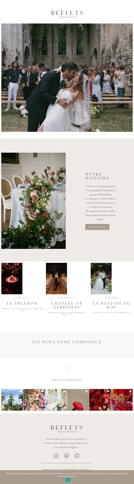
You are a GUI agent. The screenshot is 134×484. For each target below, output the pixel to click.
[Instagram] (66, 455)
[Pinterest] (76, 455)
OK (67, 480)
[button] (4, 77)
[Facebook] (56, 455)
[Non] (130, 477)
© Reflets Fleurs (50, 470)
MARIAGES (67, 90)
